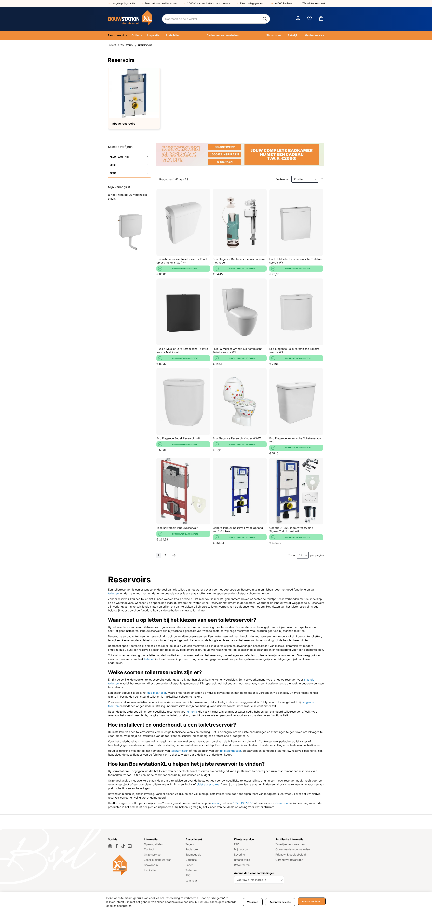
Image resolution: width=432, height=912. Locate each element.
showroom (282, 803)
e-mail (216, 803)
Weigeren (252, 902)
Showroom (151, 865)
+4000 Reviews (283, 3)
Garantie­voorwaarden (289, 859)
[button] (298, 19)
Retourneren (242, 865)
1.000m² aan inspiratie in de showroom (208, 3)
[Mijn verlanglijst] (309, 19)
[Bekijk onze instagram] (110, 846)
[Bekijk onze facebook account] (117, 846)
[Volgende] (174, 555)
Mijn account (242, 849)
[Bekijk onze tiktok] (123, 846)
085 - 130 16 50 (243, 803)
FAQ (236, 844)
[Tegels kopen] (135, 18)
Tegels (189, 844)
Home (112, 45)
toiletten (113, 593)
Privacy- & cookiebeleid (290, 854)
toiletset (149, 659)
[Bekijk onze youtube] (130, 846)
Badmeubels (193, 854)
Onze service (152, 854)
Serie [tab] (113, 173)
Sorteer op (282, 179)
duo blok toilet (156, 692)
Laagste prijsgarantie (123, 3)
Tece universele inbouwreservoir (177, 527)
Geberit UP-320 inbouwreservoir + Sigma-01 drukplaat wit (291, 529)
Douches (191, 859)
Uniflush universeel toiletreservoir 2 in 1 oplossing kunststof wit (181, 260)
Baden (189, 865)
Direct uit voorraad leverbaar (161, 3)
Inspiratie (150, 870)
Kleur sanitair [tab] (119, 156)
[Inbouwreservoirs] (134, 93)
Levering (239, 854)
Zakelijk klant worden (157, 859)
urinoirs (192, 711)
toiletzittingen (179, 750)
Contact (149, 849)
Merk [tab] (113, 165)
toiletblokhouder (230, 750)
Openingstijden (153, 844)
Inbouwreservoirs (123, 123)
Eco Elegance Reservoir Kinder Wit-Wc (237, 438)
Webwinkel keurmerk (313, 3)
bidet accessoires (208, 784)
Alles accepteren (311, 901)
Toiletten (126, 45)
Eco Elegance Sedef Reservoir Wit (178, 438)
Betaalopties (242, 859)
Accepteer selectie (280, 902)
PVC (188, 875)
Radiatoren (192, 849)
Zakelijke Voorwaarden (290, 844)
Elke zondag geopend (252, 3)
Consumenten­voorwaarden (292, 849)
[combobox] (216, 19)
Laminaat (191, 880)
